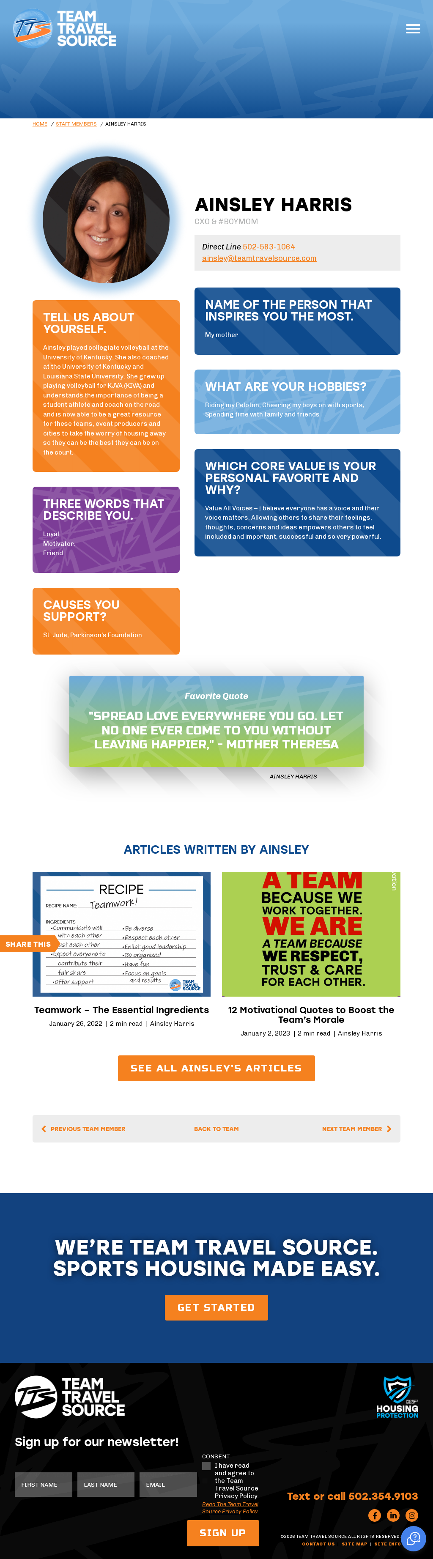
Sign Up (223, 1533)
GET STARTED (216, 1307)
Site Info (387, 1544)
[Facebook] (374, 1515)
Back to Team (216, 1129)
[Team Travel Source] (64, 28)
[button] (413, 1538)
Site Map (355, 1544)
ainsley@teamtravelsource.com (259, 258)
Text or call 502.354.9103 (352, 1495)
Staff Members (76, 124)
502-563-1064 (269, 247)
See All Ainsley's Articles (216, 1068)
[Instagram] (412, 1515)
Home (40, 124)
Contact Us (318, 1544)
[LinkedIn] (393, 1515)
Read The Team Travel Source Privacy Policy (230, 1508)
